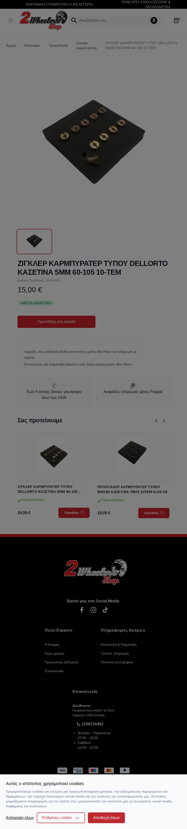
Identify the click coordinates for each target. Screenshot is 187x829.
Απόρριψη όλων (20, 818)
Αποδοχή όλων (106, 818)
